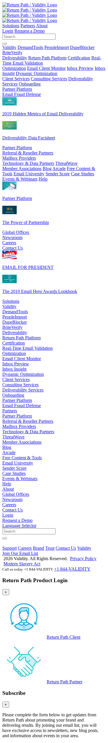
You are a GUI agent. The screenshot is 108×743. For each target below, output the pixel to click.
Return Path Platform (47, 57)
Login (7, 30)
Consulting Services (49, 78)
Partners (27, 25)
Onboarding (30, 83)
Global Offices (15, 232)
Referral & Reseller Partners (27, 152)
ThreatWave (66, 163)
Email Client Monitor (46, 68)
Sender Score (58, 173)
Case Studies (82, 173)
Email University (29, 173)
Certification (79, 57)
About (42, 25)
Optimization (14, 68)
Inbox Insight (14, 369)
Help (43, 178)
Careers (9, 242)
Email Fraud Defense (21, 94)
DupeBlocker (82, 47)
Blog (47, 168)
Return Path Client (63, 637)
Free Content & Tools (22, 457)
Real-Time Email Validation (27, 348)
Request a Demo (29, 30)
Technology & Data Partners (28, 163)
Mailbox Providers (19, 158)
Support (9, 548)
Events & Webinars (19, 178)
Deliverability (14, 57)
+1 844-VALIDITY (72, 569)
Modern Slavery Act (21, 563)
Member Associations (21, 168)
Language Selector (19, 525)
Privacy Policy (83, 558)
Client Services (16, 78)
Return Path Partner (64, 681)
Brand (38, 548)
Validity (9, 47)
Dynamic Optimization (36, 73)
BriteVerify (12, 52)
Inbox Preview (80, 68)
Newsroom (12, 237)
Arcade (59, 168)
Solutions (10, 25)
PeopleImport (56, 47)
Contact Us (12, 247)
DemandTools (30, 47)
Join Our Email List (20, 553)
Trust (49, 548)
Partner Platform (17, 89)
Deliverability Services (22, 389)
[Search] (4, 44)
